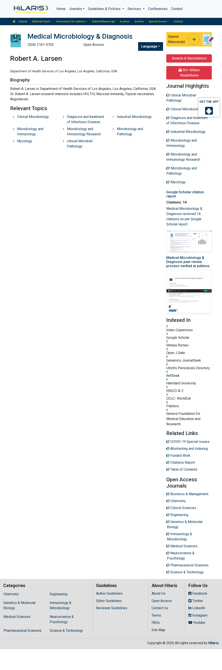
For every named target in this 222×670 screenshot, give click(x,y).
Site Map (158, 630)
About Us (158, 593)
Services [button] (134, 9)
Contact (177, 9)
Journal (22, 21)
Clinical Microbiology (33, 117)
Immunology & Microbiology (60, 605)
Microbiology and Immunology (30, 131)
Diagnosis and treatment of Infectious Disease (85, 119)
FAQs (156, 622)
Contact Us (160, 608)
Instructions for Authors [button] (70, 21)
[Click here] (30, 8)
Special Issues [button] (158, 21)
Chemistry (11, 594)
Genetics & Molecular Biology (19, 605)
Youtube (198, 622)
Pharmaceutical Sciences (22, 631)
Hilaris (213, 643)
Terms (156, 615)
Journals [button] (75, 9)
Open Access (162, 601)
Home (60, 9)
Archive (139, 21)
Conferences (158, 9)
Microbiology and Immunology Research (84, 131)
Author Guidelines (109, 593)
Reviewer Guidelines (111, 608)
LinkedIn (198, 608)
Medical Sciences (17, 617)
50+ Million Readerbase (190, 72)
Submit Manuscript (103, 21)
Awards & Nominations (189, 58)
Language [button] (149, 46)
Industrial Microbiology (134, 117)
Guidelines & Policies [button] (104, 9)
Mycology (24, 141)
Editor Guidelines (109, 601)
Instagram (199, 615)
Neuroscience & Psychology (62, 619)
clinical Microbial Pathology (79, 143)
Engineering (58, 594)
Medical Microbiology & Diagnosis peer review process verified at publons (188, 262)
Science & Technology (66, 631)
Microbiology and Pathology (130, 131)
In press (125, 21)
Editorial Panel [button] (40, 21)
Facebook (199, 593)
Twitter (197, 601)
